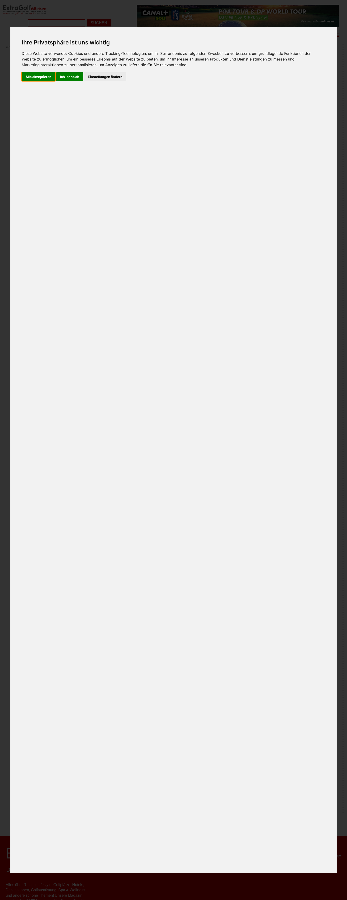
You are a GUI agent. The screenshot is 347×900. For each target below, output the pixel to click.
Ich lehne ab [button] (69, 77)
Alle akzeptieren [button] (38, 77)
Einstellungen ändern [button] (105, 77)
